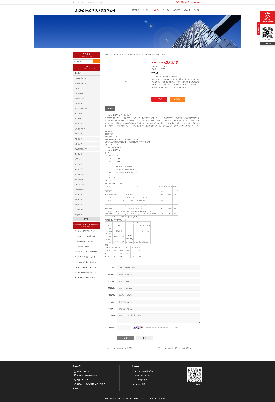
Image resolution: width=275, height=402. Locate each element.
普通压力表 (78, 205)
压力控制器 (78, 119)
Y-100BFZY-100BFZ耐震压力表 (142, 371)
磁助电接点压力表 (81, 83)
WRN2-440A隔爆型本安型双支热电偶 (87, 272)
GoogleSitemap (152, 398)
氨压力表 (78, 159)
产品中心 (156, 10)
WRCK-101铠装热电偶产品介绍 (85, 277)
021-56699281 (196, 2)
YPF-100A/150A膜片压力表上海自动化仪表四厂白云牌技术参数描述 (87, 231)
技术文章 (176, 10)
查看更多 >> (86, 219)
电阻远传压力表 (80, 129)
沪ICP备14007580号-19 (139, 398)
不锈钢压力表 (79, 210)
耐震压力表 (78, 215)
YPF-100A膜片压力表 (82, 246)
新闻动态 (166, 10)
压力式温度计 (79, 134)
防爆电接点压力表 (81, 179)
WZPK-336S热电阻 (138, 384)
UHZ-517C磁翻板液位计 (140, 380)
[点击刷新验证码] (138, 327)
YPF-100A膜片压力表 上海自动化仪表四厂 (87, 252)
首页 (116, 55)
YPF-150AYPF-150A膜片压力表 (124, 348)
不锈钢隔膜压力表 (81, 93)
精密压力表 (78, 169)
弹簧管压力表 (79, 98)
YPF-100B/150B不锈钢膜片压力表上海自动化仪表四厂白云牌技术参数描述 (87, 236)
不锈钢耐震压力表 (81, 78)
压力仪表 (78, 73)
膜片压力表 (78, 199)
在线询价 (159, 99)
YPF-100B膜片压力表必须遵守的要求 (87, 241)
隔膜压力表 (78, 194)
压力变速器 (78, 164)
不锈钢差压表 (79, 189)
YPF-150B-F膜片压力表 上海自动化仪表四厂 (87, 257)
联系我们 (196, 10)
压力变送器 (78, 113)
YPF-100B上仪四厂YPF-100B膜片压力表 (178, 348)
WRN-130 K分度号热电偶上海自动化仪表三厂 (87, 262)
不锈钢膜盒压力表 (81, 149)
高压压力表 (78, 124)
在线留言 (186, 10)
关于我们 (145, 10)
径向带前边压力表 (81, 108)
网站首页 (135, 10)
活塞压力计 (78, 88)
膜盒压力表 (78, 154)
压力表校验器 (79, 174)
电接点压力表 (79, 184)
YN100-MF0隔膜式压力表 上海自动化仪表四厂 (87, 267)
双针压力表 (78, 139)
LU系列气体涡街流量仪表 (141, 375)
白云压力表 (78, 144)
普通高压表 (78, 103)
